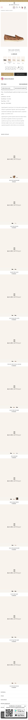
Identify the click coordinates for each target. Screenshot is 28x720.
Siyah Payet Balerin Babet (14, 180)
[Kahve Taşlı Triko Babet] (14, 617)
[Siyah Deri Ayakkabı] (14, 203)
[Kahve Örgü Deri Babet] (14, 387)
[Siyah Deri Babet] (14, 433)
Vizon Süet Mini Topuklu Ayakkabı (14, 364)
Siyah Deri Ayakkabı (14, 226)
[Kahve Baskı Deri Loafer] (14, 295)
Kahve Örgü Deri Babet (14, 410)
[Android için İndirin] (20, 710)
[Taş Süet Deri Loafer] (14, 249)
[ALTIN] (23, 59)
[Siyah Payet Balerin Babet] (14, 158)
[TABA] (9, 59)
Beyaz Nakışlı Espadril (14, 502)
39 (17, 68)
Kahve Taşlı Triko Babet (14, 640)
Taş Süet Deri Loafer (14, 272)
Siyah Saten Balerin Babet (14, 548)
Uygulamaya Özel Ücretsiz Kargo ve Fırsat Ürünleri (14, 0)
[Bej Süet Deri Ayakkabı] (14, 663)
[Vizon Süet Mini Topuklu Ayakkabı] (14, 341)
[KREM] (14, 59)
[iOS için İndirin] (20, 715)
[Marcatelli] (14, 4)
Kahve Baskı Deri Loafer (14, 318)
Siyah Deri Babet (14, 456)
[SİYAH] (5, 59)
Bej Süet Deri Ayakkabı (14, 686)
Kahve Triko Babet (14, 594)
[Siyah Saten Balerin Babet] (14, 525)
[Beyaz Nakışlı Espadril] (14, 479)
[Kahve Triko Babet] (14, 571)
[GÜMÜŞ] (18, 59)
